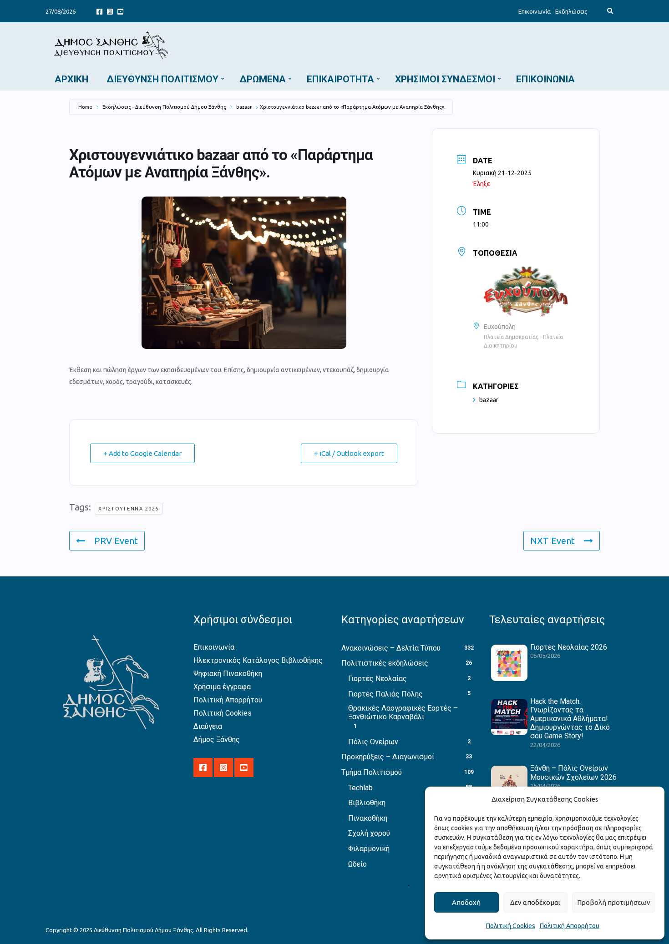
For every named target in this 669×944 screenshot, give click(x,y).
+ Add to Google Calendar (142, 453)
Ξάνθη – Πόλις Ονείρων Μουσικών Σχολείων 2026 (573, 772)
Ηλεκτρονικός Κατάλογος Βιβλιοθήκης (258, 660)
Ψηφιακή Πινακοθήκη (227, 673)
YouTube (120, 11)
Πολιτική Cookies (510, 925)
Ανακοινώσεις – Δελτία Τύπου (391, 648)
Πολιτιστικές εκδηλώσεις (384, 663)
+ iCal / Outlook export (349, 453)
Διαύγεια (207, 726)
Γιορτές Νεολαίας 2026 (568, 647)
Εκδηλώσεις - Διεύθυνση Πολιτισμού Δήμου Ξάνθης (164, 107)
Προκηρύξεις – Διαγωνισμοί (387, 756)
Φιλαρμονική (369, 848)
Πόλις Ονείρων (373, 741)
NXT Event (552, 540)
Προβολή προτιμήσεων (613, 902)
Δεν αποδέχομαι (535, 902)
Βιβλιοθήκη (366, 802)
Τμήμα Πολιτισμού (371, 772)
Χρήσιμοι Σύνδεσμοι (445, 79)
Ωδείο (357, 864)
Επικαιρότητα (340, 79)
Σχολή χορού (369, 833)
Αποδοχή (466, 902)
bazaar (244, 107)
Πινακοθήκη (367, 818)
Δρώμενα (262, 79)
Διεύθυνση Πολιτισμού (162, 79)
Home (85, 107)
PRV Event (116, 540)
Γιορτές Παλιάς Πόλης (385, 694)
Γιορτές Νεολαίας (377, 678)
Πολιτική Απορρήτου (569, 925)
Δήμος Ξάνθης (216, 739)
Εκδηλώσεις (571, 11)
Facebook (99, 11)
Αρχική (71, 79)
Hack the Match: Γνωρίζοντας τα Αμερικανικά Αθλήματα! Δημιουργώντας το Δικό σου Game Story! (570, 719)
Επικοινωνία (534, 11)
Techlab (360, 787)
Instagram (109, 11)
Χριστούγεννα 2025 (128, 508)
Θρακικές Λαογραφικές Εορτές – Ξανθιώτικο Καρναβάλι (403, 712)
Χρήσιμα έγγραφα (222, 686)
